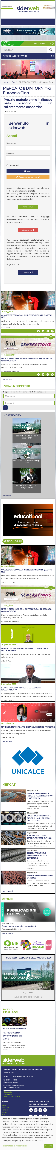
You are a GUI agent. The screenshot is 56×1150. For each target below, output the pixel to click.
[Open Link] (7, 7)
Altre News (7, 379)
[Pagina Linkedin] (31, 1110)
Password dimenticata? (29, 177)
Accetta (48, 1146)
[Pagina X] (45, 1110)
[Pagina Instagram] (36, 1110)
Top (13, 82)
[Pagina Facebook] (40, 1110)
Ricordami (14, 165)
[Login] (5, 407)
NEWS (4, 1105)
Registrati (28, 272)
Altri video (7, 496)
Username (11, 143)
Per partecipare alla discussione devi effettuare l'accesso (24, 392)
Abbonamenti (28, 230)
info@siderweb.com (12, 1082)
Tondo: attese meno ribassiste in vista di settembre (37, 855)
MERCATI (5, 1110)
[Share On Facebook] (52, 331)
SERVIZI (4, 1112)
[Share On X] (47, 331)
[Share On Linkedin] (43, 331)
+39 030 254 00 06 (11, 1080)
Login (29, 171)
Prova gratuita (28, 207)
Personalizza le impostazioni (14, 1146)
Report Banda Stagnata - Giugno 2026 (19, 926)
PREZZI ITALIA (6, 1108)
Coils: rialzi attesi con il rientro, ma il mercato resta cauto (39, 818)
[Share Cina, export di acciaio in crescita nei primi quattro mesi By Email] (38, 331)
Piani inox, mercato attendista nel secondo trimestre (28, 727)
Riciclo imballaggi (10, 1011)
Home (5, 82)
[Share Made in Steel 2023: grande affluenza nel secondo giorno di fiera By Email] (38, 374)
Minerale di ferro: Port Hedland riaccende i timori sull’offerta (40, 795)
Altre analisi (7, 891)
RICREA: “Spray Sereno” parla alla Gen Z (12, 1035)
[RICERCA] (51, 50)
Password (11, 153)
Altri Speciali (7, 934)
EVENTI (4, 1114)
